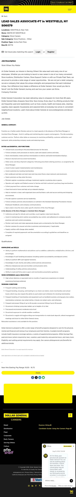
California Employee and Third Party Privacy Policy (27, 474)
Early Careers (9, 439)
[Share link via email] (43, 377)
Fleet (6, 432)
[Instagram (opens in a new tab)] (29, 486)
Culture (6, 446)
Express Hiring (44, 425)
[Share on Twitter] (36, 377)
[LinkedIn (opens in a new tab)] (32, 486)
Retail (6, 425)
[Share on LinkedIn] (40, 377)
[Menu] (69, 9)
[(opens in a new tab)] (9, 453)
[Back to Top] (70, 416)
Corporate (7, 435)
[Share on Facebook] (32, 377)
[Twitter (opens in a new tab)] (39, 486)
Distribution (8, 428)
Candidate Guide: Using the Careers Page (54, 428)
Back (5, 16)
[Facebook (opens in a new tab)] (35, 486)
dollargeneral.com (18, 472)
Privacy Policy (29, 472)
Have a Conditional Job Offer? (62, 2)
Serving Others (9, 442)
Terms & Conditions (40, 472)
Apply (38, 373)
